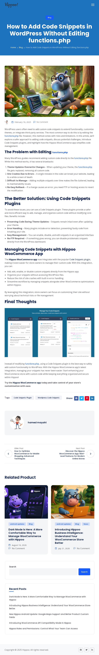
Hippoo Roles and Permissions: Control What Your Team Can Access (43, 628)
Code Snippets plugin (79, 259)
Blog (49, 17)
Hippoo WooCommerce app (23, 259)
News (86, 524)
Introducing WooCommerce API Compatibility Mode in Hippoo (40, 623)
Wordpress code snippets (48, 397)
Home (13, 47)
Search (12, 566)
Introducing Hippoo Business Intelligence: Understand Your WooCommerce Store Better (69, 536)
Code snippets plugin (23, 397)
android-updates (17, 524)
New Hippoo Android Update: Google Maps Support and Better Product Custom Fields (49, 616)
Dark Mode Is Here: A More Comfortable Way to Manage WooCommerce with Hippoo (25, 534)
